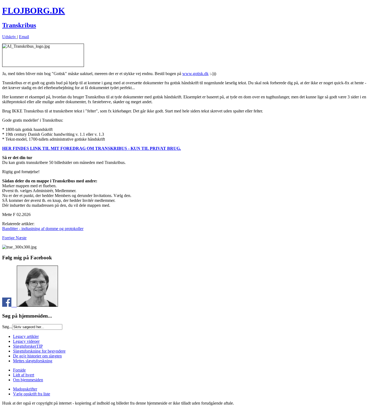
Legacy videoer (26, 341)
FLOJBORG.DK (33, 10)
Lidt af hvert (23, 375)
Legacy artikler (26, 336)
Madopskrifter (25, 389)
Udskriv (9, 36)
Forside (19, 370)
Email (24, 36)
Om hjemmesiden (28, 379)
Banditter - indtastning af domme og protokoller (42, 228)
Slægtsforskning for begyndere (39, 351)
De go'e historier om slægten (37, 356)
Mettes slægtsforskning (32, 361)
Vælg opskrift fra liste (31, 394)
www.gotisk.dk (195, 73)
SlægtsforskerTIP (28, 346)
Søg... (7, 326)
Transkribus (19, 25)
